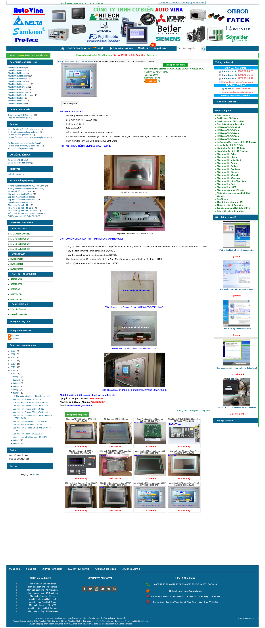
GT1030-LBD (16, 294)
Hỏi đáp (100, 48)
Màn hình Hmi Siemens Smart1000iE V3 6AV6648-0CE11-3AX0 (81, 484)
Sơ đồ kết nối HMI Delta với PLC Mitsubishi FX (237, 407)
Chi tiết (32, 229)
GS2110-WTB (16, 284)
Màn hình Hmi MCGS (17, 103)
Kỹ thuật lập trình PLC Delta (20, 191)
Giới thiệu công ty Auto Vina (230, 124)
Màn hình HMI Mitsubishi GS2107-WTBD (30, 421)
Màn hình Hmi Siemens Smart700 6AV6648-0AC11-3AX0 (184, 452)
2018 (13, 367)
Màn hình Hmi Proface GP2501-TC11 (28, 399)
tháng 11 (17, 380)
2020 (13, 361)
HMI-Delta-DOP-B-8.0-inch (229, 139)
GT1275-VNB (16, 279)
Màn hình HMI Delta (16, 68)
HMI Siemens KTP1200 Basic (115, 419)
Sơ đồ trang (222, 199)
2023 (13, 351)
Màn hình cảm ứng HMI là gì (20, 202)
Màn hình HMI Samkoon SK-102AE (27, 425)
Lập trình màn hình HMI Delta (20, 194)
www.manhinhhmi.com (249, 618)
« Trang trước (182, 411)
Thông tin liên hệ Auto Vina (230, 205)
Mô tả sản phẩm (70, 104)
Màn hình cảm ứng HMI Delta (42, 584)
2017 (13, 370)
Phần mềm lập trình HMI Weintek (237, 329)
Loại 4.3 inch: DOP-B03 (20, 249)
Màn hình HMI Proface (17, 81)
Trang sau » (205, 411)
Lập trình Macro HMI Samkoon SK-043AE (30, 437)
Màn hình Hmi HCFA (16, 101)
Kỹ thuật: (229, 88)
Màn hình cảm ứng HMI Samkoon (42, 593)
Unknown (15, 339)
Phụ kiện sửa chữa (18, 314)
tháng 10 (17, 383)
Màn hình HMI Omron (17, 79)
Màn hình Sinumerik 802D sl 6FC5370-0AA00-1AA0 (81, 452)
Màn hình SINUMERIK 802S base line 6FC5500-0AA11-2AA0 (115, 452)
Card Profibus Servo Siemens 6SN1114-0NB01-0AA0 (150, 420)
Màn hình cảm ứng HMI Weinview (42, 611)
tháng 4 (16, 443)
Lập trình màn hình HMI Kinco (20, 197)
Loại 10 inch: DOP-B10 (20, 234)
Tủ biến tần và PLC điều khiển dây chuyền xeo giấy (29, 137)
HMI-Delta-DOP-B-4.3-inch (229, 130)
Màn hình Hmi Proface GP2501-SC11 (28, 409)
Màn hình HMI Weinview (18, 92)
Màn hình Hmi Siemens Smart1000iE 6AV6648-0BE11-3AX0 (150, 484)
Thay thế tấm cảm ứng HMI (19, 118)
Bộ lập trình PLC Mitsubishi (19, 163)
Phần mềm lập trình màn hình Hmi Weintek (26, 213)
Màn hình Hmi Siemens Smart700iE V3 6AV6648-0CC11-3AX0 (115, 484)
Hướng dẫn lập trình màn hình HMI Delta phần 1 (237, 368)
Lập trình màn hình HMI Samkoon (22, 200)
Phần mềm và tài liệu (123, 48)
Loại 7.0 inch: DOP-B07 (20, 239)
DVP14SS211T (16, 264)
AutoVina (15, 336)
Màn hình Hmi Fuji (16, 98)
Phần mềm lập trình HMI (18, 205)
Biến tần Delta (14, 174)
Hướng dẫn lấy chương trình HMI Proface (25, 189)
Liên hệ (152, 81)
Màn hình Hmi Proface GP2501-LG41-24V (30, 406)
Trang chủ (63, 61)
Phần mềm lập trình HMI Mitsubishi (23, 211)
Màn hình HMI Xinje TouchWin (21, 95)
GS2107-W (15, 289)
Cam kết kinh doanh (78, 569)
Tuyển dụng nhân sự (105, 569)
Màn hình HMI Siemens (18, 87)
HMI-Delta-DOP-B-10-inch (228, 127)
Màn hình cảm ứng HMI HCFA (42, 605)
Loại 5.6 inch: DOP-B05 (20, 244)
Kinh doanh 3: (229, 78)
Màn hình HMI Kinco (16, 73)
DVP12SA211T (16, 259)
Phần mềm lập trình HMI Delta (21, 208)
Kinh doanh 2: (229, 75)
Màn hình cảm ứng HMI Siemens (42, 608)
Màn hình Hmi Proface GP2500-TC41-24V (30, 412)
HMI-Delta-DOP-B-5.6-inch (229, 133)
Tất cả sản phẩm (77, 48)
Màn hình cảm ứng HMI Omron (42, 602)
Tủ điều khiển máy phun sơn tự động (23, 143)
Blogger (36, 475)
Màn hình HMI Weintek (17, 90)
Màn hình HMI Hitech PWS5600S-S (27, 434)
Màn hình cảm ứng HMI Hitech (42, 599)
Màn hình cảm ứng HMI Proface (42, 587)
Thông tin (31, 569)
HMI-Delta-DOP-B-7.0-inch (229, 136)
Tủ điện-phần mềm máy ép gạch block (24, 146)
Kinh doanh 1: (229, 71)
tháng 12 (17, 377)
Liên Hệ (144, 48)
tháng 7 (16, 390)
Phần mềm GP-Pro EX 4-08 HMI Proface (236, 289)
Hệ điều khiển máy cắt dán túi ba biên (24, 132)
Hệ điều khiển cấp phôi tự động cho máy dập (31, 396)
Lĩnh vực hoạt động (52, 569)
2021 (13, 357)
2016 (13, 374)
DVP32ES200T (16, 269)
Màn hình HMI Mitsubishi (18, 76)
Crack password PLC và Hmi (20, 115)
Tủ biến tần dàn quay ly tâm (20, 135)
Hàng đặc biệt (159, 48)
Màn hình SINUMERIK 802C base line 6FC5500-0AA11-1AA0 (184, 420)
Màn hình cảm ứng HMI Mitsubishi (42, 590)
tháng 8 (16, 386)
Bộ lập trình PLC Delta (17, 160)
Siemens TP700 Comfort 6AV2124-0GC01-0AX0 (81, 420)
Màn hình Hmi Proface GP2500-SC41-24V (30, 402)
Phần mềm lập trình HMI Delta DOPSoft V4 (236, 250)
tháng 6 (16, 393)
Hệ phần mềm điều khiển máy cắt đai (24, 129)
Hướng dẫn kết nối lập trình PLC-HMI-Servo (26, 186)
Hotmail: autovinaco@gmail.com (185, 591)
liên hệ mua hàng (131, 569)
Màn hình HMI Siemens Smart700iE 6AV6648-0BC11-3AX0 (184, 484)
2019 (13, 364)
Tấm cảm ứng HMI (18, 309)
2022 (13, 354)
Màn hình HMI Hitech (17, 70)
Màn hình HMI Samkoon (18, 84)
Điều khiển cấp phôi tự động (20, 149)
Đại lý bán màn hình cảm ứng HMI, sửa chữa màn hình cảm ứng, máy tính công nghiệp (90, 618)
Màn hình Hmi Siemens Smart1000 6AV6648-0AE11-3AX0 (150, 452)
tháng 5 (16, 440)
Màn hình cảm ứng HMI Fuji (42, 596)
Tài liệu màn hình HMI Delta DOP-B (23, 216)
